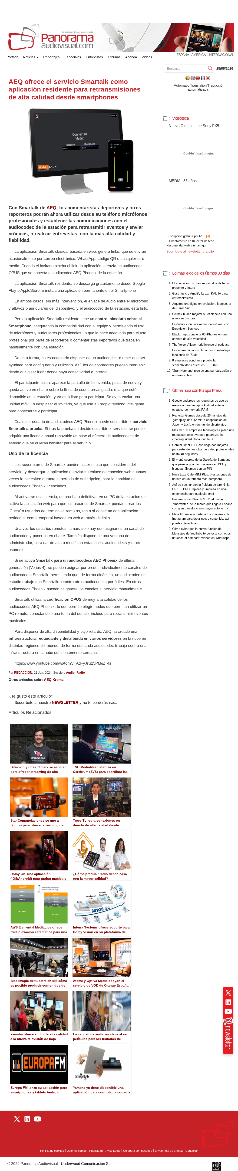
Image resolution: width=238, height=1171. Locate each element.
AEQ (51, 207)
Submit (210, 68)
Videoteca (180, 118)
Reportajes (51, 57)
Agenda (131, 57)
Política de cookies (52, 1150)
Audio (70, 672)
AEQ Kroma (53, 680)
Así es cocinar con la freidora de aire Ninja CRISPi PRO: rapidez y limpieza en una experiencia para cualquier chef (200, 489)
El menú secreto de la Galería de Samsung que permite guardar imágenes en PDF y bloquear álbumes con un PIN (201, 464)
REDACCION (23, 672)
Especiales (72, 57)
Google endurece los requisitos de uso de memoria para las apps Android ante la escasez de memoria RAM (200, 405)
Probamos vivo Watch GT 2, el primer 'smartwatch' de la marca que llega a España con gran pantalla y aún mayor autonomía (202, 504)
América (198, 55)
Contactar (191, 1150)
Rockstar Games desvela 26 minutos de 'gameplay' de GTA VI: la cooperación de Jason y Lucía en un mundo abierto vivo (199, 420)
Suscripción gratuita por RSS (186, 236)
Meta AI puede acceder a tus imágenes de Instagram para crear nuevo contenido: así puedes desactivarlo (200, 518)
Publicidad (96, 1150)
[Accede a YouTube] (228, 1011)
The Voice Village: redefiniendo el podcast (200, 344)
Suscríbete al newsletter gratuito (190, 251)
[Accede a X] (228, 993)
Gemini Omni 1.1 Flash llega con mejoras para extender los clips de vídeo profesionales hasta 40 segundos (203, 449)
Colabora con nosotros (137, 1150)
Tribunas (114, 57)
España (182, 55)
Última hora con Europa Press (196, 390)
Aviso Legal (113, 1150)
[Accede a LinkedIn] (228, 1002)
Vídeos (147, 57)
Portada (12, 56)
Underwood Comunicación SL (86, 1164)
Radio (80, 672)
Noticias (29, 57)
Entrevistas (94, 57)
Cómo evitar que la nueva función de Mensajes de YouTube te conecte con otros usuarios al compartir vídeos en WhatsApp (201, 533)
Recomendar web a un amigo (185, 245)
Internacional (221, 55)
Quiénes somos (76, 1150)
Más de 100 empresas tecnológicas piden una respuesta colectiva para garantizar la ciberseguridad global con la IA (203, 434)
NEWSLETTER (65, 702)
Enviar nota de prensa (169, 1150)
